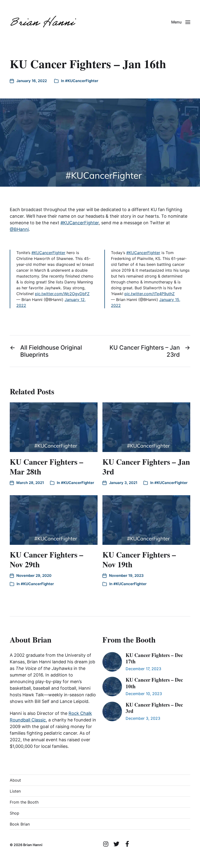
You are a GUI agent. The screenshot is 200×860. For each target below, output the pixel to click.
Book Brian (20, 824)
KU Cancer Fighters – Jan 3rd (146, 466)
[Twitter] (116, 843)
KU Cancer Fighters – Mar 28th (46, 466)
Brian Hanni (32, 845)
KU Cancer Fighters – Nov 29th (46, 559)
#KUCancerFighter (81, 80)
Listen (15, 791)
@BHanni (19, 229)
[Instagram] (105, 843)
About (15, 780)
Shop (14, 813)
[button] (180, 22)
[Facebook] (127, 843)
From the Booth (24, 802)
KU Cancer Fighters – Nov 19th (139, 559)
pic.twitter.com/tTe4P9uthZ (149, 293)
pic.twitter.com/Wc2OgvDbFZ (62, 293)
